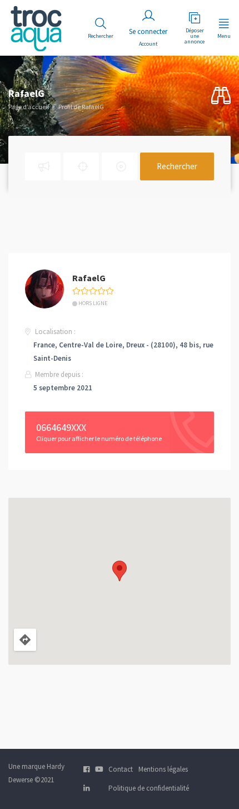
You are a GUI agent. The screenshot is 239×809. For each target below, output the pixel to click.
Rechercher (177, 166)
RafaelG (89, 277)
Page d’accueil (28, 106)
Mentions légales (163, 769)
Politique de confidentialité (148, 788)
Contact (120, 769)
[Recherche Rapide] (221, 96)
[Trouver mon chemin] (25, 640)
